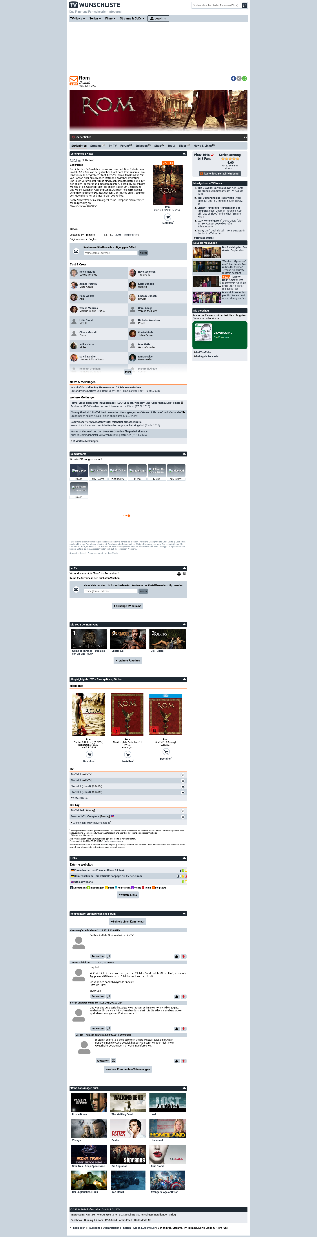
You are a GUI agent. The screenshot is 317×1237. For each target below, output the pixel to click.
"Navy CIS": (221, 232)
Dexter (115, 1140)
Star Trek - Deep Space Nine (88, 1166)
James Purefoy (88, 283)
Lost (153, 1114)
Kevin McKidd (87, 271)
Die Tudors (157, 650)
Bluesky (88, 1220)
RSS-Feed (111, 1220)
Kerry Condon (146, 283)
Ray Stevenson (147, 271)
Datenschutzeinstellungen (152, 1214)
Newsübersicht (205, 237)
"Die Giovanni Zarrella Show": (220, 190)
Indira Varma (86, 344)
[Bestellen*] (167, 216)
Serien (127, 1227)
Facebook (76, 1220)
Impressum (77, 1214)
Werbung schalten (107, 1214)
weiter (143, 252)
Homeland (157, 1140)
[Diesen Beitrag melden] (108, 956)
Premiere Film (130, 234)
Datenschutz (128, 1214)
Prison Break (79, 1114)
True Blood (157, 1166)
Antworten (98, 956)
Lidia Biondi (86, 320)
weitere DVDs (80, 798)
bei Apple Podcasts (207, 356)
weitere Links (129, 895)
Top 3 (171, 146)
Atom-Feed (125, 1220)
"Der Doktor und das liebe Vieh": (220, 200)
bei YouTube (203, 352)
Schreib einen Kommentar (128, 921)
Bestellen (168, 222)
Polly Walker (86, 295)
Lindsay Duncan (147, 295)
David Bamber (87, 356)
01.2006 (116, 234)
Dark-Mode (141, 1220)
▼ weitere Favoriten (127, 660)
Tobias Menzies (88, 308)
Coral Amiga (145, 308)
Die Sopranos (119, 1166)
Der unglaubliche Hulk (85, 1192)
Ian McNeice (145, 356)
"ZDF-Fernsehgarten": (220, 223)
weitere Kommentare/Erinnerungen (128, 1069)
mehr (128, 371)
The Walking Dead (122, 1114)
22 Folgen (75, 160)
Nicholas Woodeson (149, 320)
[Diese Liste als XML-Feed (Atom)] (185, 573)
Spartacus (117, 650)
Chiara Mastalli (88, 332)
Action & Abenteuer (144, 1227)
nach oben (79, 1227)
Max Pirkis (144, 344)
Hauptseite (94, 1227)
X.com (99, 1220)
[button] (233, 78)
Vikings (76, 1140)
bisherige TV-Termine (128, 606)
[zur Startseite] (94, 3)
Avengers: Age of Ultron (164, 1192)
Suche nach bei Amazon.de (91, 822)
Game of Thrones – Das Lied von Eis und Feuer (88, 652)
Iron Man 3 (118, 1192)
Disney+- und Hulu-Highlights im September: (220, 212)
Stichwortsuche (112, 1227)
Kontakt (90, 1214)
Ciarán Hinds (145, 332)
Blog (173, 1214)
